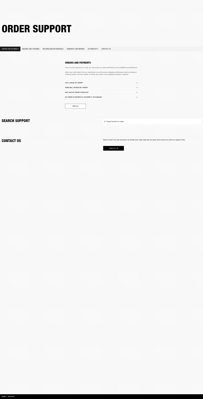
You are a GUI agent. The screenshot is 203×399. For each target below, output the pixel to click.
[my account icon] (191, 9)
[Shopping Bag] (194, 9)
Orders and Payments (10, 49)
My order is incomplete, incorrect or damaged (83, 97)
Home (4, 396)
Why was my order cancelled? (77, 92)
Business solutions (161, 4)
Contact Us (113, 148)
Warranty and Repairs (75, 49)
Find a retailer (183, 4)
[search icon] (187, 9)
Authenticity (93, 49)
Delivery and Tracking (30, 49)
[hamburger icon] (197, 9)
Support (181, 9)
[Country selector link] (197, 4)
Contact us (106, 49)
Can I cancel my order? (74, 83)
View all (75, 106)
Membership (173, 4)
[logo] (8, 8)
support (11, 396)
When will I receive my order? (76, 87)
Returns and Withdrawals (53, 49)
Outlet (192, 4)
